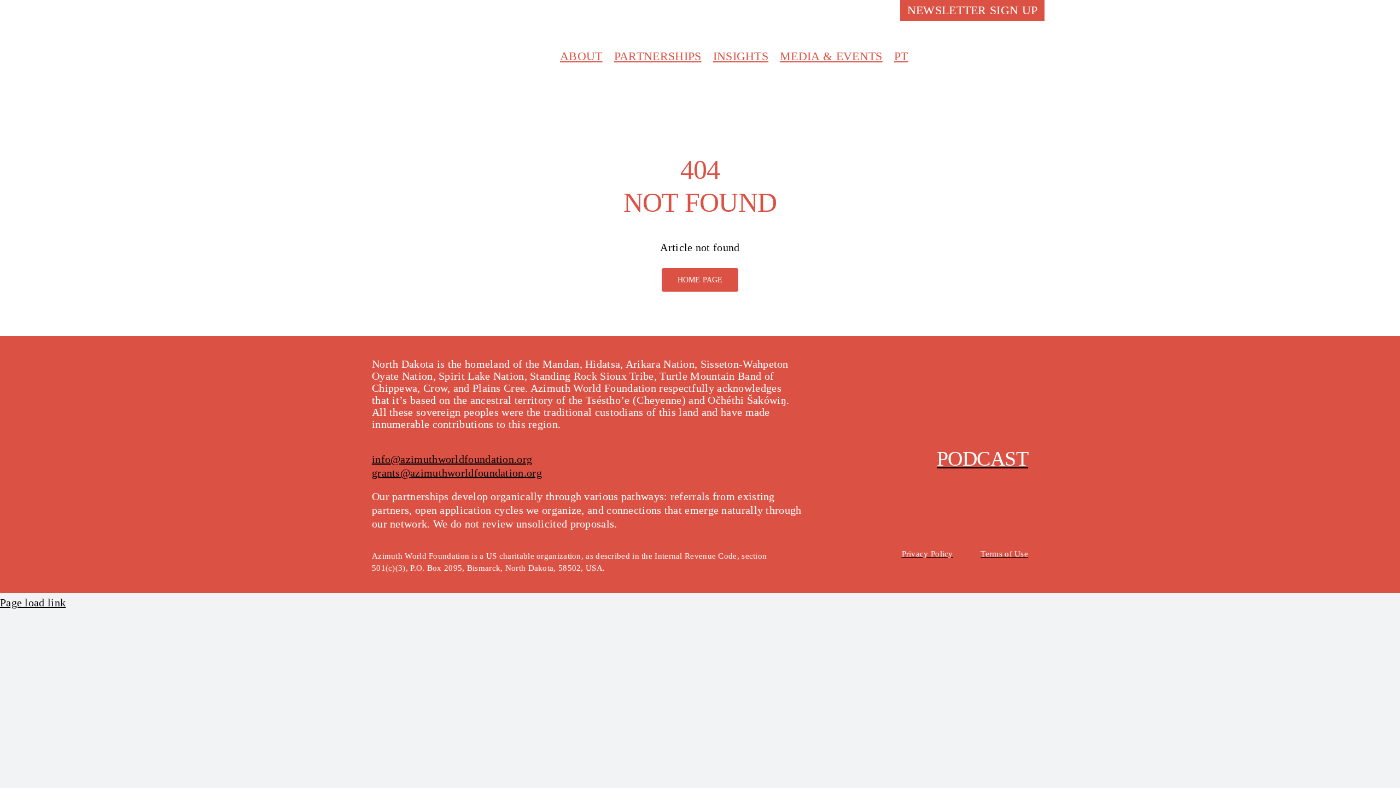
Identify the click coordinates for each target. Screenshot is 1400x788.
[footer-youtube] (993, 374)
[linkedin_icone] (1035, 51)
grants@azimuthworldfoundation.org (457, 473)
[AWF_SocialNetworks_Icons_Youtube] (1012, 51)
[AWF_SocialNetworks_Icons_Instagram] (989, 51)
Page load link (33, 602)
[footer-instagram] (968, 374)
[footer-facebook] (943, 374)
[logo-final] (443, 38)
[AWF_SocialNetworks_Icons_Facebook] (966, 51)
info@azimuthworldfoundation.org (452, 459)
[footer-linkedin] (1018, 374)
